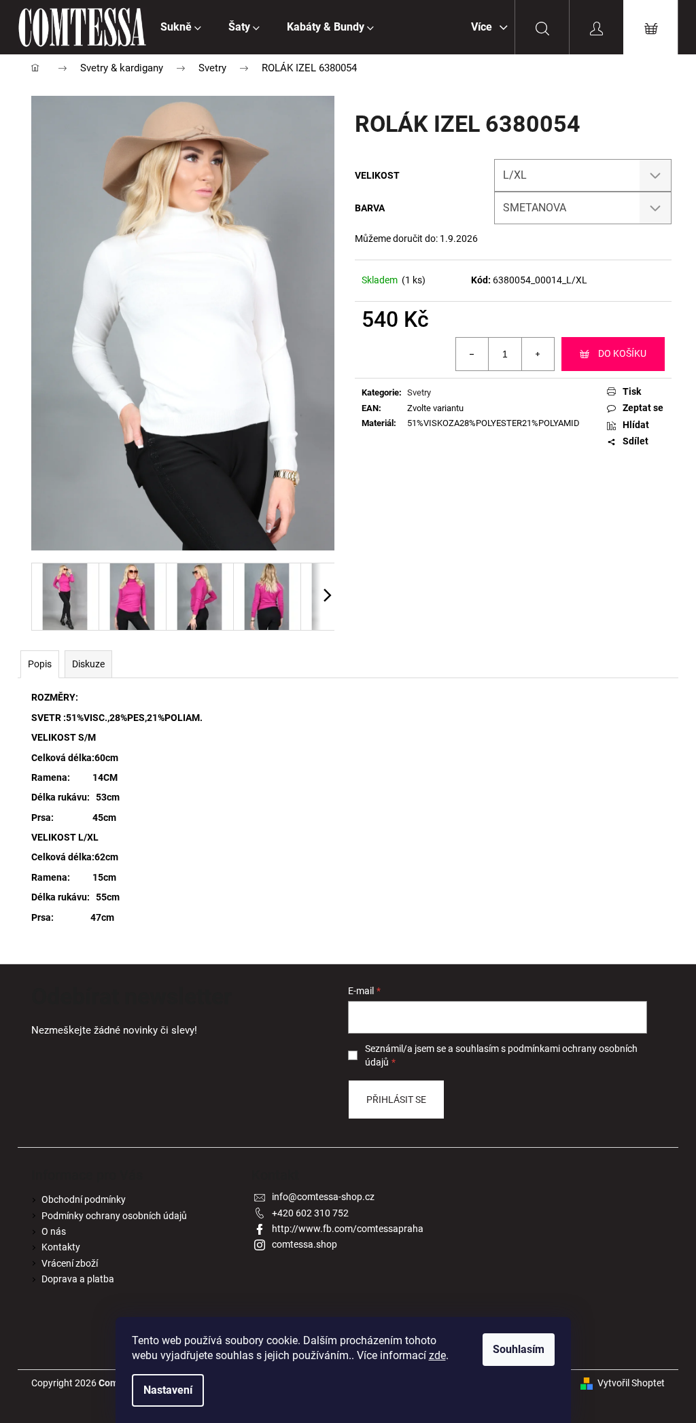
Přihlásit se (396, 1099)
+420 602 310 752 (310, 1213)
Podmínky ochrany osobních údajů (114, 1215)
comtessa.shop (304, 1244)
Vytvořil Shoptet (631, 1382)
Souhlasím (518, 1349)
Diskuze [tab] (88, 663)
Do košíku (622, 353)
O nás (53, 1231)
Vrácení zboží (69, 1263)
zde (437, 1355)
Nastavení (167, 1390)
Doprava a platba (77, 1278)
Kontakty (60, 1247)
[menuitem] (181, 27)
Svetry (419, 392)
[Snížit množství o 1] (472, 354)
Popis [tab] (40, 663)
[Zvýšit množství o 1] (537, 354)
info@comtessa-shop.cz (323, 1196)
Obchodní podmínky (83, 1199)
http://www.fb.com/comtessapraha (347, 1228)
